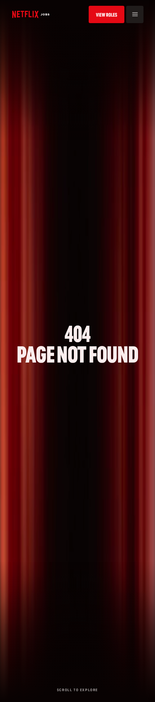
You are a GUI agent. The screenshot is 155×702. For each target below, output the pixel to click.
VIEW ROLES (106, 14)
